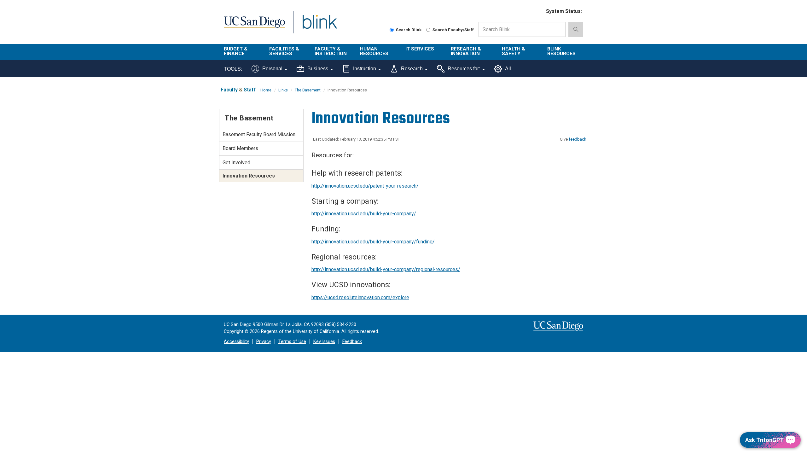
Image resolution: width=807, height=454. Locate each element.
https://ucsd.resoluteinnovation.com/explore (360, 297)
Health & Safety (513, 51)
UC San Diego (254, 25)
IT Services (419, 49)
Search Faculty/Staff (453, 29)
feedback (577, 139)
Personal (272, 68)
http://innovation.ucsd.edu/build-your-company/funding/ (373, 242)
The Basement (308, 90)
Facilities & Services (284, 51)
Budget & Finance (235, 51)
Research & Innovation (466, 51)
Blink (319, 25)
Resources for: (464, 68)
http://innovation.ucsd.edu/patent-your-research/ (365, 186)
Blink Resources (561, 51)
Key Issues (324, 341)
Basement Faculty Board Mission (259, 134)
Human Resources (374, 51)
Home (265, 90)
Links (283, 90)
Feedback (352, 341)
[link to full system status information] (537, 11)
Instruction (364, 68)
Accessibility (236, 341)
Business (317, 68)
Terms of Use (292, 341)
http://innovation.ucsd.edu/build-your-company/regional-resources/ (385, 269)
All (508, 68)
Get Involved (236, 163)
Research (412, 68)
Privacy (263, 341)
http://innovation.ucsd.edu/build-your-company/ (363, 214)
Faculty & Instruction (331, 51)
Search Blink (409, 29)
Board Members (240, 148)
